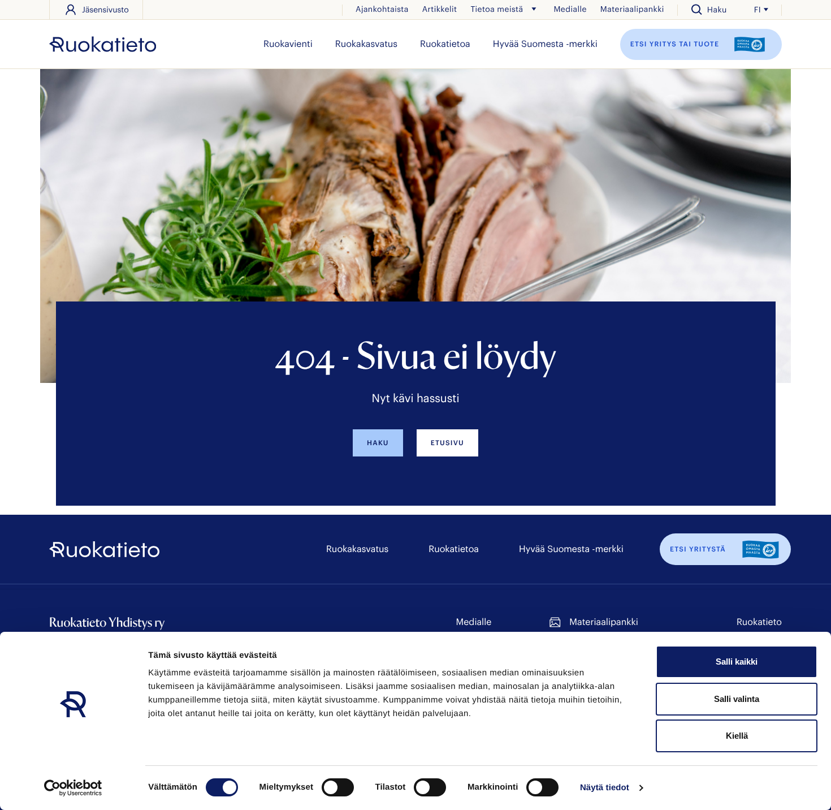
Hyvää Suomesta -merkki (545, 43)
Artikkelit (439, 9)
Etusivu (447, 443)
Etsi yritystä (698, 549)
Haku (378, 443)
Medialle (569, 9)
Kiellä (737, 735)
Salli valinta (736, 699)
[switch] (338, 787)
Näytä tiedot (604, 787)
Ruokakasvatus (366, 43)
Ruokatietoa (445, 43)
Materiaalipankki (632, 9)
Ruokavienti (288, 43)
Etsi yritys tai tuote (676, 44)
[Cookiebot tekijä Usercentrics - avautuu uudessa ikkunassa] (73, 787)
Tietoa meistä (496, 9)
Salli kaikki (737, 661)
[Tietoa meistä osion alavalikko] (533, 9)
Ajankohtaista (382, 9)
